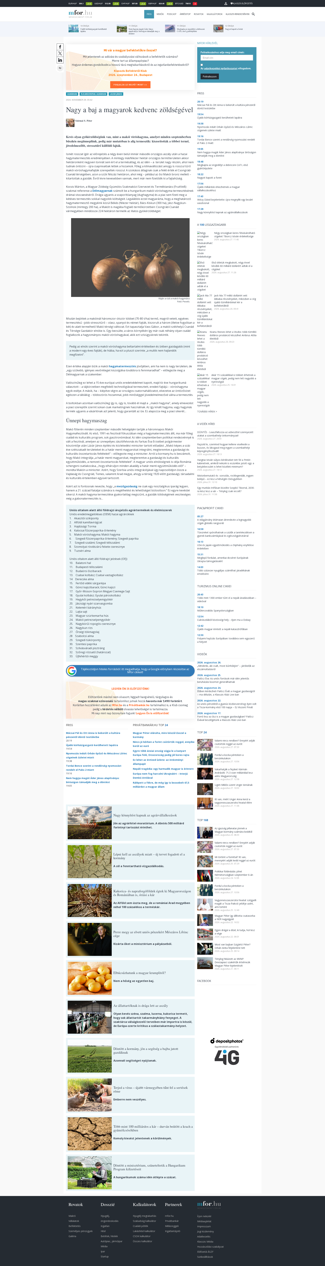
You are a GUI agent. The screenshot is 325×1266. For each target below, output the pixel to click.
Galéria (72, 1236)
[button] (226, 4)
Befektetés (75, 1226)
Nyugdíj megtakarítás (144, 1215)
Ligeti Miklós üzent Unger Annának (234, 784)
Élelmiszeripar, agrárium (93, 94)
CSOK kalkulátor (141, 1236)
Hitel (103, 1231)
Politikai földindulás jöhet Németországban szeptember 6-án (234, 873)
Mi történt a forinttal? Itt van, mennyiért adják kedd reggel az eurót (235, 858)
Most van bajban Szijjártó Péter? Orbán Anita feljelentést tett (232, 946)
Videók (160, 14)
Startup (105, 1256)
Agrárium (72, 94)
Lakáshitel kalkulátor (144, 1231)
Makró (72, 1215)
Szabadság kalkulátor (144, 1221)
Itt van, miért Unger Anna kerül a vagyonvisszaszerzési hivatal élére (233, 801)
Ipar (103, 1251)
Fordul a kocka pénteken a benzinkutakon (229, 756)
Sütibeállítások (205, 1256)
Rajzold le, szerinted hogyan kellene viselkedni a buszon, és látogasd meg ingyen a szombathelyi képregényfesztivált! (223, 448)
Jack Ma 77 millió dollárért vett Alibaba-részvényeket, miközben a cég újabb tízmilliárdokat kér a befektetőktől (235, 300)
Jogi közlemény (205, 1231)
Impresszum (204, 1226)
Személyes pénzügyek (81, 1231)
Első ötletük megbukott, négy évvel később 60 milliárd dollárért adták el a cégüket (232, 266)
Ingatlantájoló (172, 1231)
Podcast (171, 14)
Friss (149, 14)
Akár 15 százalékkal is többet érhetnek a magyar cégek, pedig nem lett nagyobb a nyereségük (233, 378)
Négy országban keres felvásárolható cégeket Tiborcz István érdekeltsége (234, 234)
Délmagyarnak (102, 191)
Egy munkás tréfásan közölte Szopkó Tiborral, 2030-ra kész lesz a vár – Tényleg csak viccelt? (226, 489)
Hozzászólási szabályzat (210, 1246)
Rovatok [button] (198, 14)
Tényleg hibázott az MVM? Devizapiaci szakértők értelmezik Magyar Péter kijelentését (232, 962)
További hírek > (207, 411)
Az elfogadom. (226, 68)
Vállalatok (74, 1221)
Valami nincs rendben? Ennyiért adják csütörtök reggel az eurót (235, 742)
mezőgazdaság (126, 486)
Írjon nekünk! (204, 1216)
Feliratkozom (210, 76)
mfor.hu (169, 1215)
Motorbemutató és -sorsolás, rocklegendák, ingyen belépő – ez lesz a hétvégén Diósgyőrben (225, 477)
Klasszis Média (205, 1241)
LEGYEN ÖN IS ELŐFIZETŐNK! (130, 688)
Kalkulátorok (214, 14)
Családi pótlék (140, 1226)
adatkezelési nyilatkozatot (220, 68)
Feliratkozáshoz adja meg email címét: (223, 52)
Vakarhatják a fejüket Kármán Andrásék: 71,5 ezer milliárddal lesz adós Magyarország (234, 773)
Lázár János (116, 94)
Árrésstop (185, 14)
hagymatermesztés (122, 366)
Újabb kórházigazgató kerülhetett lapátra (92, 745)
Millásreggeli (172, 1226)
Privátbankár (172, 1221)
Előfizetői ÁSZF (205, 1251)
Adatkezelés (203, 1236)
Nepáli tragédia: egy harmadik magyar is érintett (163, 768)
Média (104, 1246)
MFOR (79, 14)
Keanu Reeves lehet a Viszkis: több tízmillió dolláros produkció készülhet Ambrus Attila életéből (233, 335)
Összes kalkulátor (142, 1241)
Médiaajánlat (204, 1221)
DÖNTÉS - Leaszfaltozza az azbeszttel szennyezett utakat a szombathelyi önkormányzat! (225, 434)
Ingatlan (105, 1226)
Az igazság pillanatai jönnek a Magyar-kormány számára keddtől (233, 830)
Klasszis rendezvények (238, 14)
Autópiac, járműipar (111, 1241)
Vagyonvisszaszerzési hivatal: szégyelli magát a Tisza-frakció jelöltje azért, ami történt (235, 904)
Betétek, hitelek (109, 1236)
